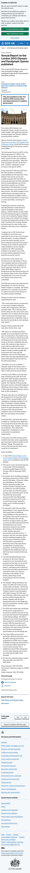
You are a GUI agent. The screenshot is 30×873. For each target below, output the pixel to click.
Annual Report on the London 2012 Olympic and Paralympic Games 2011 (16, 458)
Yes (19, 717)
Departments (5, 803)
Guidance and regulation (9, 810)
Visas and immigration (8, 789)
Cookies (15, 835)
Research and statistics (9, 813)
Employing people (7, 772)
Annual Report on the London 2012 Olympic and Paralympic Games (15, 142)
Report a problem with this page (15, 724)
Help (3, 835)
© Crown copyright (15, 869)
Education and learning (9, 769)
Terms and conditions (8, 840)
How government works (9, 823)
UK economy (5, 703)
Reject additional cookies (15, 34)
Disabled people (6, 762)
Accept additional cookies (15, 29)
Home (3, 48)
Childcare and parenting (9, 752)
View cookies (15, 38)
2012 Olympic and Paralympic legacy (17, 48)
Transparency (6, 820)
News (3, 807)
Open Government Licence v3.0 (12, 853)
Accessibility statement (9, 837)
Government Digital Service (10, 845)
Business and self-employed (10, 749)
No (26, 717)
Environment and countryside (11, 776)
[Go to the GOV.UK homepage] (8, 43)
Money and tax (6, 782)
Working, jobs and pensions (10, 792)
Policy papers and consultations (12, 817)
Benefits (4, 742)
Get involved (5, 827)
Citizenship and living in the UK (11, 756)
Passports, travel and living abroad (13, 786)
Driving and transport (8, 766)
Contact (21, 837)
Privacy (8, 835)
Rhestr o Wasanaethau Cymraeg (12, 842)
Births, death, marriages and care (12, 746)
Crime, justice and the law (10, 759)
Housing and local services (10, 779)
